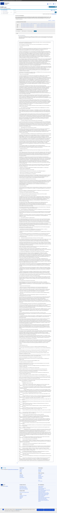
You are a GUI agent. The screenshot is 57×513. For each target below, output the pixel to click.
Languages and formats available (21, 21)
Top (17, 462)
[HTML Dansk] (26, 24)
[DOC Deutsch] (27, 26)
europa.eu (6, 486)
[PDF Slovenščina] (51, 27)
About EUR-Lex (40, 469)
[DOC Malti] (43, 26)
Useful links (39, 471)
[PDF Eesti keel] (29, 27)
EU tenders (39, 475)
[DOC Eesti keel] (29, 26)
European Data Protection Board (42, 498)
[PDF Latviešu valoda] (38, 27)
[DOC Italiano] (37, 26)
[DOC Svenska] (54, 26)
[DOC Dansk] (26, 26)
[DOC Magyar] (41, 26)
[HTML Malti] (43, 24)
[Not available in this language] (34, 24)
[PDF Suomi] (52, 27)
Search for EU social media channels (24, 492)
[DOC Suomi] (52, 26)
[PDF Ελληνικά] (30, 27)
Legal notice (21, 474)
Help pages (21, 469)
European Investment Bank (41, 495)
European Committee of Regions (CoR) (43, 494)
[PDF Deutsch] (27, 27)
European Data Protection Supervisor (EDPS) (43, 497)
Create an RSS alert (5, 13)
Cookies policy (21, 475)
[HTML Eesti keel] (29, 24)
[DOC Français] (33, 26)
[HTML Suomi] (52, 24)
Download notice (5, 9)
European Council (40, 487)
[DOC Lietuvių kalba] (40, 26)
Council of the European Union (42, 488)
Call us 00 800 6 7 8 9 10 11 (23, 486)
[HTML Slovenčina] (49, 24)
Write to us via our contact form (23, 488)
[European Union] (3, 484)
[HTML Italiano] (37, 24)
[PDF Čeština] (24, 27)
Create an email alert (5, 12)
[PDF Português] (47, 27)
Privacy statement (22, 477)
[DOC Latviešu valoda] (38, 26)
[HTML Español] (23, 24)
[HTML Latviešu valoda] (38, 24)
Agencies (39, 501)
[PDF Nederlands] (44, 27)
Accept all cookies (40, 509)
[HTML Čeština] (24, 24)
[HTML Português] (47, 24)
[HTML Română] (48, 24)
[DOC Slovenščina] (51, 26)
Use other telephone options (23, 487)
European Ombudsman (41, 496)
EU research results (40, 476)
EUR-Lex (3, 7)
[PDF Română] (48, 27)
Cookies (21, 498)
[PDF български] (22, 27)
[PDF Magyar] (41, 27)
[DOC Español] (23, 26)
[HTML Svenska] (54, 24)
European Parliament (41, 486)
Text (17, 33)
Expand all (50, 20)
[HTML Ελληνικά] (30, 24)
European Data (40, 474)
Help (52, 10)
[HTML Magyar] (41, 24)
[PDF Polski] (45, 27)
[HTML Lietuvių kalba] (40, 24)
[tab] (35, 21)
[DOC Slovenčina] (49, 26)
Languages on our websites (23, 495)
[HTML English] (31, 24)
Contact (21, 470)
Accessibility (21, 476)
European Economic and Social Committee (43, 493)
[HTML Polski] (45, 24)
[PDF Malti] (43, 27)
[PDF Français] (33, 27)
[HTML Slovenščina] (51, 24)
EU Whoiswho (40, 477)
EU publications (40, 478)
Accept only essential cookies (49, 509)
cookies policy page (18, 509)
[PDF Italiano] (37, 27)
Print (54, 10)
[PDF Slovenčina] (49, 27)
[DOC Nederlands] (44, 26)
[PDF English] (31, 27)
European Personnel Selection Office (42, 499)
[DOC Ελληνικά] (30, 26)
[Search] (55, 12)
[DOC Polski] (45, 26)
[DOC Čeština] (24, 26)
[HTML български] (22, 24)
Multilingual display (19, 29)
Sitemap (21, 471)
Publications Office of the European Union (13, 469)
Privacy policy (21, 496)
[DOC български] (22, 26)
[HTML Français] (33, 24)
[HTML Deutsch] (27, 24)
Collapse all (53, 20)
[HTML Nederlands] (44, 24)
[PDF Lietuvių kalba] (40, 27)
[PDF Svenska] (54, 27)
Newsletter (39, 470)
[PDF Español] (23, 27)
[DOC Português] (47, 26)
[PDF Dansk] (26, 27)
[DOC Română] (48, 26)
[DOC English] (31, 26)
